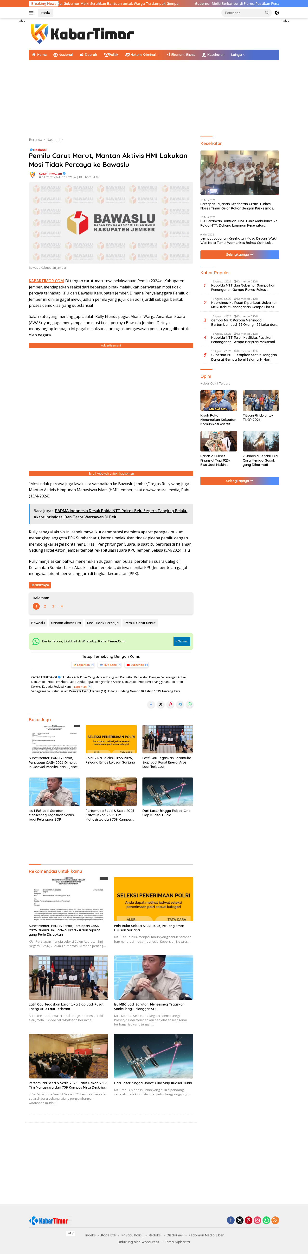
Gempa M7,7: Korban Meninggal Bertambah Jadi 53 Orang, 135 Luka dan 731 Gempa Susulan (243, 322)
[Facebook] (231, 1220)
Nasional (40, 150)
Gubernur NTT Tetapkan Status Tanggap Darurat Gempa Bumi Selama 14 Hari (244, 357)
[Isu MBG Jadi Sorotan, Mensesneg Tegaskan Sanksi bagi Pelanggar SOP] (54, 791)
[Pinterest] (248, 1220)
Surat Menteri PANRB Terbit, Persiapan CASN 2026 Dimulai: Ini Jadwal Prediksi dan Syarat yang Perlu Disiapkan (53, 762)
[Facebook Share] (151, 704)
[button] (267, 12)
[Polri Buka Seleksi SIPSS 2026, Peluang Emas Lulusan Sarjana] (111, 739)
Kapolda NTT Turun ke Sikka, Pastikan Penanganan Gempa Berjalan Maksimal (243, 339)
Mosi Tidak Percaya (103, 623)
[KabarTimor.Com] (83, 33)
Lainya (236, 54)
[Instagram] (257, 1220)
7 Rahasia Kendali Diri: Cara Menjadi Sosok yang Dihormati (260, 460)
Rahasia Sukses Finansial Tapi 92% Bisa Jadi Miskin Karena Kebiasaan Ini (217, 460)
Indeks (46, 12)
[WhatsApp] (266, 1220)
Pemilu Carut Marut (140, 623)
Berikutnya (40, 585)
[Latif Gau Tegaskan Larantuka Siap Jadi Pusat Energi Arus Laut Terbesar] (167, 739)
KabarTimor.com (50, 173)
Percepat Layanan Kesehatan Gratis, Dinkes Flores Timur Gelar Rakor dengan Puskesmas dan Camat (236, 206)
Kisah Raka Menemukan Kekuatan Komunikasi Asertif (218, 419)
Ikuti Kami (110, 664)
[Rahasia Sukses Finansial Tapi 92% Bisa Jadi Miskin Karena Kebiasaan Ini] (218, 441)
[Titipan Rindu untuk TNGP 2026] (261, 400)
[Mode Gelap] (276, 13)
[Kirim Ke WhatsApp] (189, 704)
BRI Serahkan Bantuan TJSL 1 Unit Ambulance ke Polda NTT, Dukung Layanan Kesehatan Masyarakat (238, 223)
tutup (22, 20)
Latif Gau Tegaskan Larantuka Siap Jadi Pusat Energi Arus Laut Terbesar (166, 762)
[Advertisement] (154, 98)
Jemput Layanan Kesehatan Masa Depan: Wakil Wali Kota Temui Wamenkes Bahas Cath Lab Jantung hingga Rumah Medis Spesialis (238, 240)
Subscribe (137, 664)
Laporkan (83, 664)
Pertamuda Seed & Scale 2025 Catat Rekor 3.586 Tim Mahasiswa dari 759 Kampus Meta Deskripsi (110, 815)
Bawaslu (38, 623)
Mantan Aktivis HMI (66, 623)
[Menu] (32, 13)
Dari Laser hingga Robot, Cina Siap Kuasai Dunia (166, 813)
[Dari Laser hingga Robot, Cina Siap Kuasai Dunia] (167, 791)
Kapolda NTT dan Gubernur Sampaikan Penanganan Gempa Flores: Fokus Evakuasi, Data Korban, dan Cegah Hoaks (245, 287)
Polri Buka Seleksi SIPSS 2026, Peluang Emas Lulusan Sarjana (110, 760)
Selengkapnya (238, 254)
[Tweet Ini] (160, 704)
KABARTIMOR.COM (46, 280)
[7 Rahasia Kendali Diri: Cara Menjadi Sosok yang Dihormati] (261, 441)
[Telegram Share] (180, 704)
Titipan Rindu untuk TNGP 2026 (258, 417)
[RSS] (275, 1220)
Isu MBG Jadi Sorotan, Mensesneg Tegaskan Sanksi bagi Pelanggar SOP (52, 815)
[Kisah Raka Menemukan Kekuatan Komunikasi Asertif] (218, 400)
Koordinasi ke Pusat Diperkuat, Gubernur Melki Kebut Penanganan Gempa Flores (244, 304)
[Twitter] (240, 1220)
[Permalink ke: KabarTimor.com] (33, 174)
